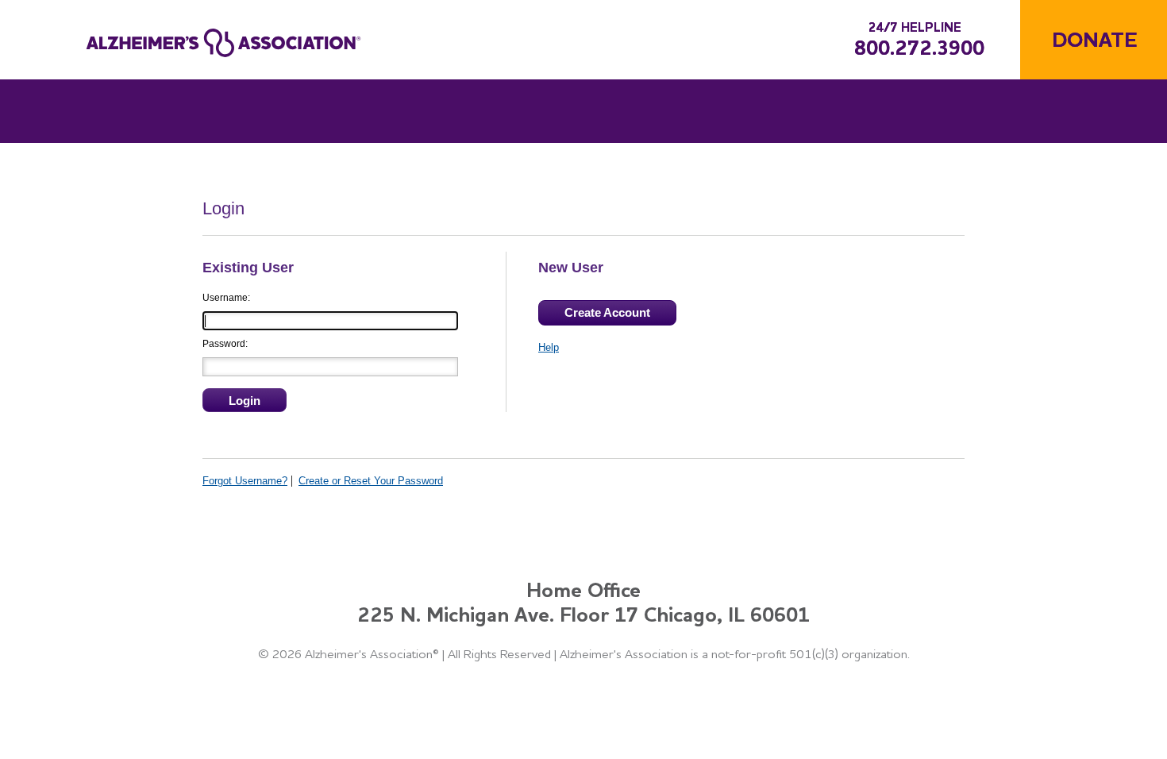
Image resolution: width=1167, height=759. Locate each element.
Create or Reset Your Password (370, 481)
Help (548, 347)
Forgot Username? (244, 481)
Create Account (607, 312)
